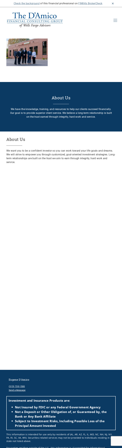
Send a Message (17, 390)
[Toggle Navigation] (115, 20)
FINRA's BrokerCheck (90, 3)
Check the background (27, 3)
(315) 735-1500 (17, 386)
